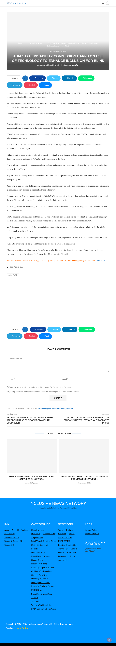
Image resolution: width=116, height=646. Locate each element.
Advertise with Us (11, 537)
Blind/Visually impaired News (43, 541)
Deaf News (35, 534)
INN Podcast (9, 534)
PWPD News (36, 590)
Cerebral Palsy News (39, 575)
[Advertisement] (58, 302)
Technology (62, 549)
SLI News (35, 601)
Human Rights (37, 560)
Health (72, 534)
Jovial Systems (23, 628)
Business (69, 530)
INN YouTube (22, 530)
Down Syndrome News (40, 583)
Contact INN (9, 545)
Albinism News (49, 534)
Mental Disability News (40, 556)
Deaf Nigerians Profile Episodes (40, 547)
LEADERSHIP (64, 541)
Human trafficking (39, 564)
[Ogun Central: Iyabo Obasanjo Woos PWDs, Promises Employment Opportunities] (84, 456)
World (60, 530)
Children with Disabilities (41, 571)
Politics (61, 552)
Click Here (100, 260)
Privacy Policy (91, 530)
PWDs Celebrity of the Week (43, 609)
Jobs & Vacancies (65, 537)
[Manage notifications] (109, 640)
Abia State (12, 275)
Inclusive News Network (49, 65)
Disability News (35, 43)
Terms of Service (92, 534)
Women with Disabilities (41, 605)
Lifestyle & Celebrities (67, 545)
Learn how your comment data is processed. (55, 409)
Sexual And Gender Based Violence (41, 596)
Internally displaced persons (42, 567)
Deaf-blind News (38, 552)
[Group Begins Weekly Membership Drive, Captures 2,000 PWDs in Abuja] (32, 456)
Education (62, 534)
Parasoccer (62, 556)
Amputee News (37, 537)
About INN (8, 530)
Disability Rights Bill (39, 579)
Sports (72, 556)
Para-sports (72, 552)
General (74, 549)
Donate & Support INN (13, 541)
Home (20, 43)
